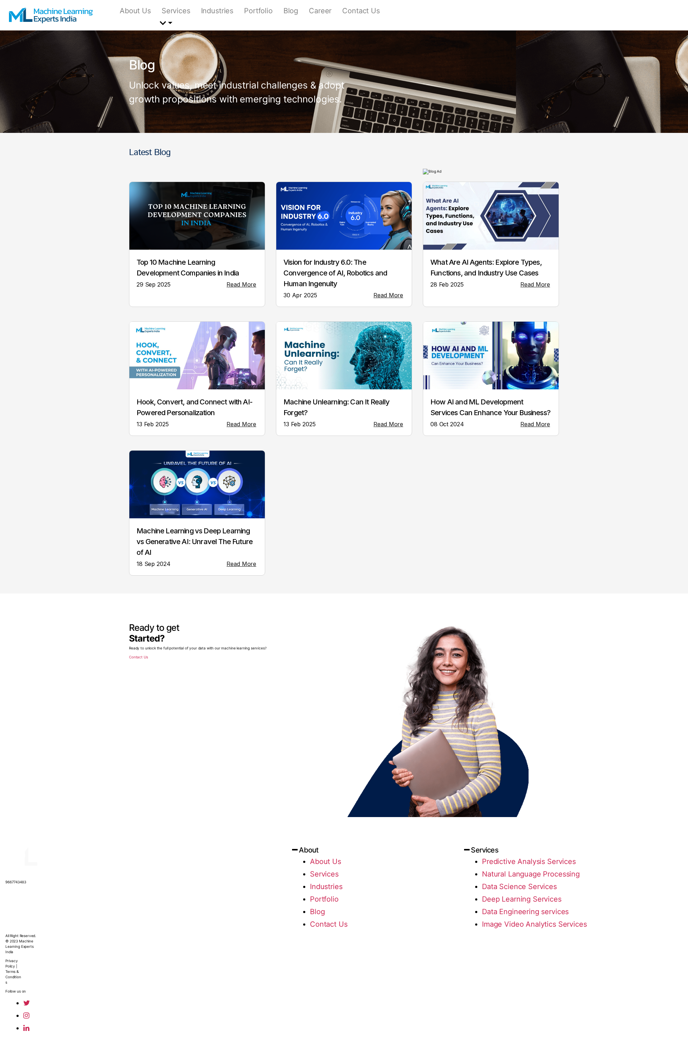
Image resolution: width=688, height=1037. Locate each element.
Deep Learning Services (522, 899)
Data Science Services (519, 886)
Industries (217, 10)
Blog (290, 10)
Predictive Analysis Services (529, 861)
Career (320, 10)
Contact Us (361, 10)
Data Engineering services (525, 911)
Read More (241, 284)
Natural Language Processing (531, 874)
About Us (135, 10)
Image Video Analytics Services (534, 924)
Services (176, 10)
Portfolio (258, 10)
